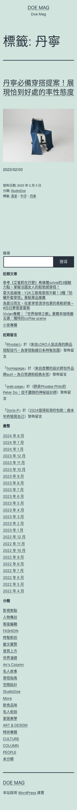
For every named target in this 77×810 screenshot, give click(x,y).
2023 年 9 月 (13, 476)
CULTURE (11, 739)
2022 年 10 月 (14, 550)
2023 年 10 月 (14, 469)
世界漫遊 (10, 658)
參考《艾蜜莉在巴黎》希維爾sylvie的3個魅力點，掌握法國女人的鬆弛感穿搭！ (37, 285)
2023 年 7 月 (13, 490)
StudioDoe (18, 190)
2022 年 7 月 (13, 571)
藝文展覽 (10, 644)
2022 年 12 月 (14, 537)
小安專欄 (10, 325)
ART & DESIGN (15, 725)
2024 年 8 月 (13, 436)
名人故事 (10, 671)
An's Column (13, 665)
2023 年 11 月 (14, 463)
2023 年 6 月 (13, 496)
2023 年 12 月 (14, 456)
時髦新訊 (10, 637)
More (7, 698)
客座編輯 (10, 624)
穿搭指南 (10, 678)
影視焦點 (10, 610)
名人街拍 (10, 712)
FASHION (10, 631)
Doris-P (13, 410)
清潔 (14, 196)
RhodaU (13, 344)
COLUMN (11, 745)
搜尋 (6, 253)
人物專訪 (10, 617)
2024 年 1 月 (13, 449)
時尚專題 (10, 732)
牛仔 (23, 196)
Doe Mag (38, 7)
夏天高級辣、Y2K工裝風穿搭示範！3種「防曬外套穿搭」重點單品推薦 (37, 295)
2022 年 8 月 (13, 564)
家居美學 (10, 718)
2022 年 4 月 (13, 591)
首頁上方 (10, 651)
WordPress (27, 793)
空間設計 (10, 685)
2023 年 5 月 (13, 503)
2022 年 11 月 (14, 544)
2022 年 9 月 (13, 557)
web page (15, 386)
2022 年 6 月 (13, 577)
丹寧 (33, 196)
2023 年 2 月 (13, 523)
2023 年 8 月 (13, 483)
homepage (15, 368)
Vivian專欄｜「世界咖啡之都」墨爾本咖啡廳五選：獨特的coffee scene (38, 316)
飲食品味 (10, 705)
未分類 (8, 759)
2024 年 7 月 (13, 442)
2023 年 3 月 (13, 517)
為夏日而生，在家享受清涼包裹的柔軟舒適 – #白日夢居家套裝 (38, 305)
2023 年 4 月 (13, 510)
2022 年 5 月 (13, 584)
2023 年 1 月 (13, 530)
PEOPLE (9, 752)
